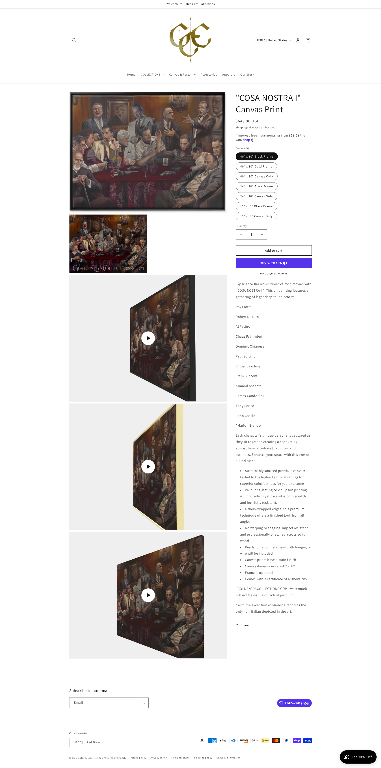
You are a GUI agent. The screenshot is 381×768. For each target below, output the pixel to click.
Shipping (241, 127)
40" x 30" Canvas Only (256, 176)
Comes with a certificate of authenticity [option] (276, 578)
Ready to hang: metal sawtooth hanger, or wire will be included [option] (275, 550)
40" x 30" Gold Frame (256, 166)
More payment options (273, 273)
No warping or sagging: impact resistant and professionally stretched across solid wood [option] (274, 534)
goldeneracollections (90, 757)
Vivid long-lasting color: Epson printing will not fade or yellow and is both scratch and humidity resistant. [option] (273, 496)
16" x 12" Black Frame (256, 206)
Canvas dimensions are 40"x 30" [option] (270, 566)
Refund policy (138, 757)
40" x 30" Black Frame (256, 156)
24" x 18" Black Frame (256, 186)
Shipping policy (203, 757)
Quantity (241, 226)
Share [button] (245, 625)
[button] (74, 40)
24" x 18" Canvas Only (256, 196)
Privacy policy (158, 757)
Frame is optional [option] (259, 572)
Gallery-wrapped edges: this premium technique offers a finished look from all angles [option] (272, 515)
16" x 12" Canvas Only (256, 216)
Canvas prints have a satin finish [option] (270, 559)
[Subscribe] (143, 703)
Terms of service (180, 757)
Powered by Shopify (114, 757)
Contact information (228, 757)
